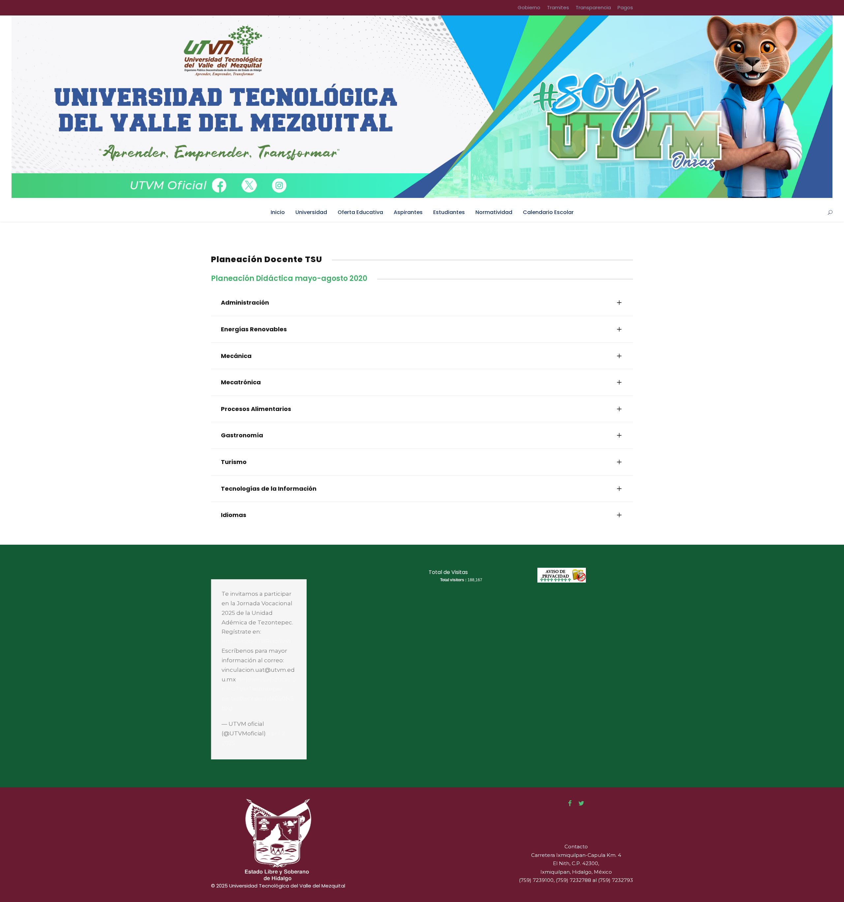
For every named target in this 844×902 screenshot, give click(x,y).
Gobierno (529, 7)
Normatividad (493, 212)
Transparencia (593, 7)
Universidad (311, 212)
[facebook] (570, 803)
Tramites (558, 7)
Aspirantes (408, 212)
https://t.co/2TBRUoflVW (256, 641)
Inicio (278, 212)
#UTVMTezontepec (255, 689)
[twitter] (581, 803)
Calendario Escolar (548, 212)
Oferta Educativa (360, 212)
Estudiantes (449, 212)
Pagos (625, 7)
